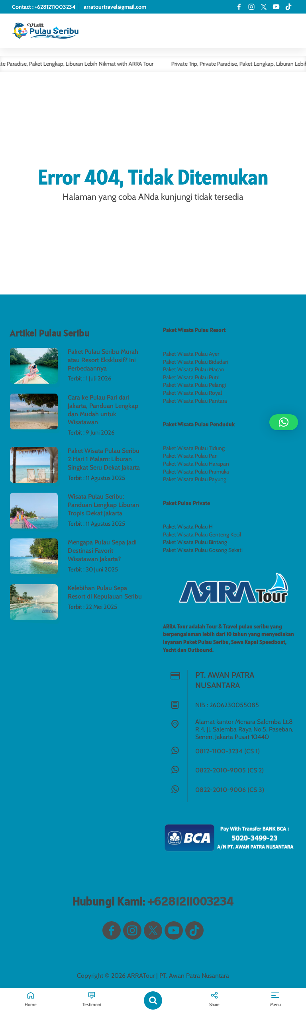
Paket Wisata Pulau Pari (190, 455)
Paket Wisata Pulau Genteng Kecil (202, 534)
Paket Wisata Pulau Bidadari (195, 361)
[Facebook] (239, 6)
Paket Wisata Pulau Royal (192, 392)
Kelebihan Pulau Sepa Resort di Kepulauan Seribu (105, 592)
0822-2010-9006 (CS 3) (229, 790)
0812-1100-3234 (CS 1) (227, 751)
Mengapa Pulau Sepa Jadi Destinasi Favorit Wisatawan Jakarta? (102, 550)
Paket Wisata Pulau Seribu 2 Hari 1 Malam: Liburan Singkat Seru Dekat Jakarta (104, 459)
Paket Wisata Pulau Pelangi (194, 384)
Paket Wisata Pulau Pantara (195, 400)
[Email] (288, 6)
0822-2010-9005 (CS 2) (229, 770)
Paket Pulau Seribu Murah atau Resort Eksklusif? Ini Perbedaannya (103, 360)
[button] (283, 422)
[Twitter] (263, 6)
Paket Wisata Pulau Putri (191, 377)
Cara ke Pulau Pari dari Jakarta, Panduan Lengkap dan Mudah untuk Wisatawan (103, 410)
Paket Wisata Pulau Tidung (194, 448)
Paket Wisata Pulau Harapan (196, 463)
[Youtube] (276, 6)
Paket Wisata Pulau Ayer (191, 353)
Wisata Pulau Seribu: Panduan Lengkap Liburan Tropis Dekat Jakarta (103, 505)
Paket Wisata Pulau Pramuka (196, 471)
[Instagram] (251, 6)
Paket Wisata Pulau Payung (194, 479)
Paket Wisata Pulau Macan (193, 369)
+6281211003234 (190, 901)
